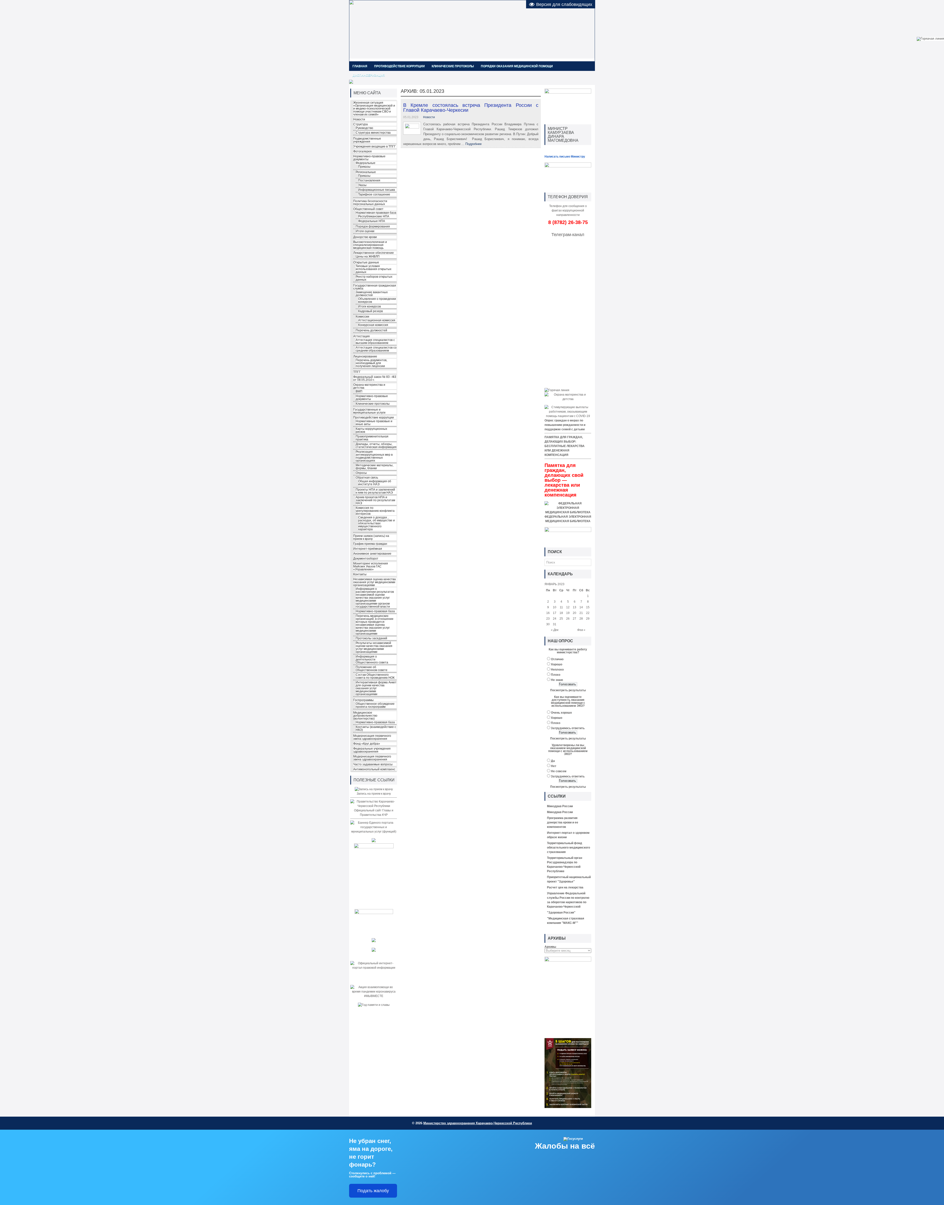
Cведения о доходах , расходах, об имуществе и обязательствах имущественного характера (376, 523)
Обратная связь (367, 477)
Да (553, 761)
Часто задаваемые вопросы (373, 764)
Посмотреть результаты (568, 690)
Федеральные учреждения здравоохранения (372, 750)
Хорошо (556, 664)
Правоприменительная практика (372, 438)
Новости (429, 117)
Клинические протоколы (453, 66)
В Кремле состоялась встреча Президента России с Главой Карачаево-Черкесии (470, 107)
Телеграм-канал (567, 234)
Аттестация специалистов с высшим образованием (375, 341)
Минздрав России (560, 806)
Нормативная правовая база (376, 212)
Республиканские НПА (373, 216)
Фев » (581, 630)
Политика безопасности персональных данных (370, 203)
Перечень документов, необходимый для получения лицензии (371, 363)
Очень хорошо (561, 712)
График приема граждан (370, 543)
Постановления (369, 180)
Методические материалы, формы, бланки (374, 467)
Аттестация (361, 336)
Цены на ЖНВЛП (368, 256)
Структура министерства (373, 132)
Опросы (361, 472)
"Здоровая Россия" (561, 912)
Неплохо (557, 669)
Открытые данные (366, 262)
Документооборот (365, 558)
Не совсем (558, 771)
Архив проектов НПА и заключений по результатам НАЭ (375, 500)
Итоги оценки (365, 231)
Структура (360, 124)
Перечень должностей (371, 330)
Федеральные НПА (371, 221)
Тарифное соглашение (374, 194)
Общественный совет (368, 209)
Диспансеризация (369, 75)
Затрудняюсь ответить (568, 728)
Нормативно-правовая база (375, 611)
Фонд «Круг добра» (366, 743)
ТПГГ (357, 371)
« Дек (555, 630)
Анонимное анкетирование (372, 553)
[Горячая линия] (557, 390)
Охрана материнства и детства (369, 386)
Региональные (366, 172)
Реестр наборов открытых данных (374, 278)
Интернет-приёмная (367, 548)
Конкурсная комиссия (373, 324)
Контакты (360, 574)
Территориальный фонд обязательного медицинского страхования (568, 847)
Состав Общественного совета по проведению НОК (375, 676)
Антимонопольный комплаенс (374, 769)
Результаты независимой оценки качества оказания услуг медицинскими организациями (374, 647)
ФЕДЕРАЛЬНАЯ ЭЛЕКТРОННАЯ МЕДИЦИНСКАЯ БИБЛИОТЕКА (568, 519)
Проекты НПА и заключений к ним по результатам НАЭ (375, 491)
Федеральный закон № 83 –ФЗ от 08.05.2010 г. (374, 378)
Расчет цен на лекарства (565, 887)
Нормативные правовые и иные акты (374, 423)
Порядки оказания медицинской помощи (517, 66)
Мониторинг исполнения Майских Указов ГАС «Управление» (370, 566)
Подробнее (473, 144)
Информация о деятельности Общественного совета (372, 659)
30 (548, 624)
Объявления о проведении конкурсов (377, 300)
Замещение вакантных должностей (372, 294)
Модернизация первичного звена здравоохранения (372, 737)
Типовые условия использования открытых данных (373, 269)
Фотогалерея (362, 151)
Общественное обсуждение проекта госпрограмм (375, 705)
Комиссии (362, 316)
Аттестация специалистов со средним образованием (376, 349)
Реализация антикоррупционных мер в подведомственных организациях (374, 456)
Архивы (550, 946)
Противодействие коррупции (399, 66)
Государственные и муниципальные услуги (369, 411)
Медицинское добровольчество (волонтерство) (365, 715)
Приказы (364, 166)
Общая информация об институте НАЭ (374, 483)
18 (561, 613)
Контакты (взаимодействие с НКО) (376, 728)
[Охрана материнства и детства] (568, 399)
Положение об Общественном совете (371, 669)
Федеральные (365, 162)
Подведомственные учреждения (367, 140)
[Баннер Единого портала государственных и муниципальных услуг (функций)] (373, 831)
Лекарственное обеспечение (373, 252)
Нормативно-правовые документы (369, 158)
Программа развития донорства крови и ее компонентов (562, 822)
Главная (360, 66)
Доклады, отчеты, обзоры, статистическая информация (376, 446)
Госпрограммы (363, 700)
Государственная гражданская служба (374, 287)
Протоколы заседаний (371, 638)
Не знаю (557, 680)
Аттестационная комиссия (376, 320)
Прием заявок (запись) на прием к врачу (371, 537)
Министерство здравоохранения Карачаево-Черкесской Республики (477, 1123)
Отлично (557, 659)
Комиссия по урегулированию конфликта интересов (375, 510)
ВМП (359, 391)
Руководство (364, 128)
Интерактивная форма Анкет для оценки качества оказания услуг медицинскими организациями (376, 688)
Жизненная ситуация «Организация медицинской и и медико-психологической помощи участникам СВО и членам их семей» (374, 108)
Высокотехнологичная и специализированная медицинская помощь (370, 245)
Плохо (555, 674)
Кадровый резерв (370, 311)
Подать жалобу (373, 1190)
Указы (362, 185)
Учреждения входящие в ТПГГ (374, 146)
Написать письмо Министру (565, 156)
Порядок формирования (373, 226)
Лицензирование (365, 356)
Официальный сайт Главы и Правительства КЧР (373, 813)
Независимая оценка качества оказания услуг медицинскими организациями (374, 582)
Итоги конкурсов (369, 306)
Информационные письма (376, 189)
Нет (553, 766)
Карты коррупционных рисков (371, 430)
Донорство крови (365, 237)
